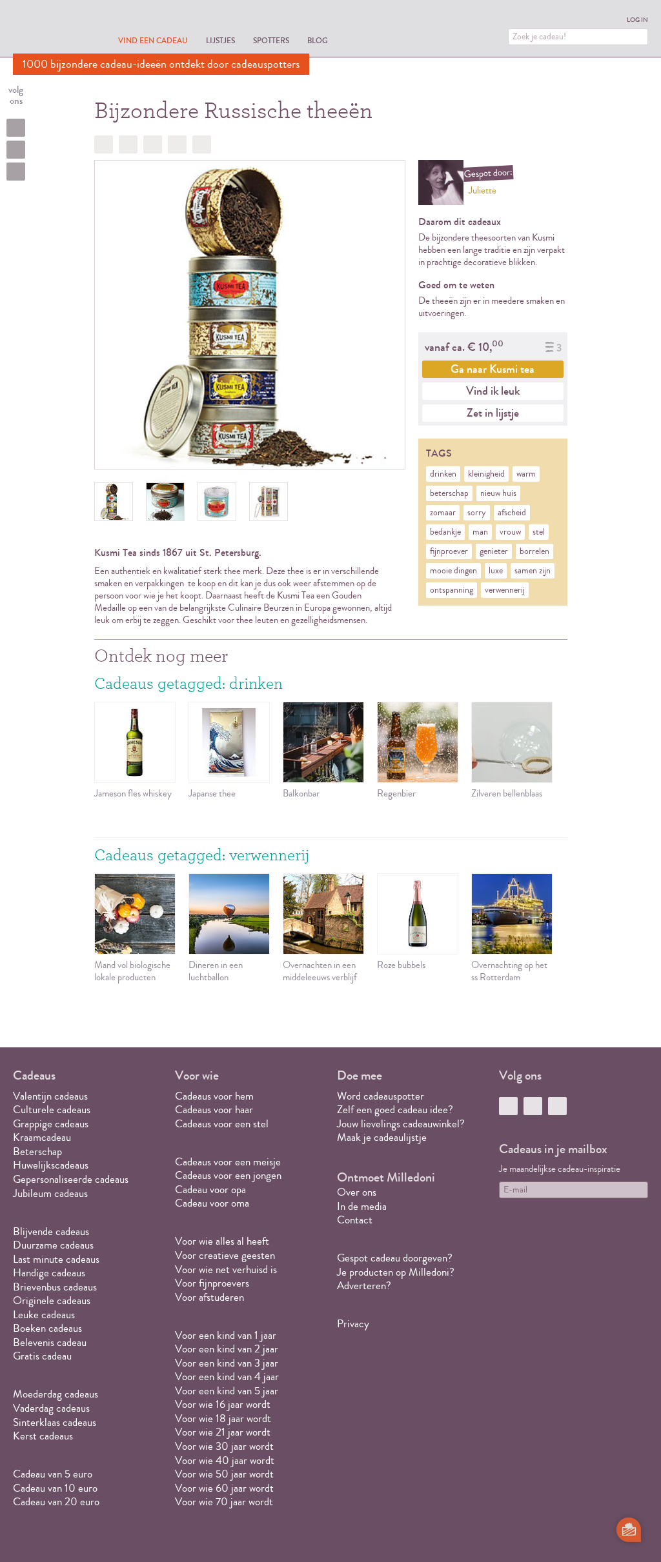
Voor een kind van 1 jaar (225, 1335)
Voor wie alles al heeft (222, 1241)
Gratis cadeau (42, 1356)
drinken (443, 474)
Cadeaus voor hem (214, 1096)
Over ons (356, 1192)
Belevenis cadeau (49, 1342)
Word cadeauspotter (380, 1096)
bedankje (445, 532)
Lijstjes (220, 40)
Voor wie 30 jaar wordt (224, 1446)
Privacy (353, 1324)
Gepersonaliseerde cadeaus (70, 1179)
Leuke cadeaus (44, 1315)
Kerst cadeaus (43, 1436)
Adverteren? (364, 1286)
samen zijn (532, 570)
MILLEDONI (49, 29)
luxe (496, 570)
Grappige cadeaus (50, 1124)
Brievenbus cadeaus (55, 1287)
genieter (494, 551)
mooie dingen (453, 570)
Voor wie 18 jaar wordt (223, 1418)
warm (526, 474)
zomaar (443, 512)
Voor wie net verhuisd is (226, 1269)
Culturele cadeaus (51, 1110)
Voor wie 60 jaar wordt (224, 1488)
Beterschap (37, 1151)
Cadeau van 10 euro (55, 1488)
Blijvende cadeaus (51, 1231)
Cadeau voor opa (210, 1189)
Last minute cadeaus (56, 1259)
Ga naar (492, 369)
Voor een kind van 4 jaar (227, 1377)
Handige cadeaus (49, 1273)
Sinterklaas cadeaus (54, 1422)
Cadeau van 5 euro (52, 1474)
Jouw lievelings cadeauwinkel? (401, 1124)
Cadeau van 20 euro (56, 1502)
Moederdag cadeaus (55, 1394)
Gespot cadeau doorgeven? (395, 1258)
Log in (637, 20)
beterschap (449, 493)
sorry (476, 512)
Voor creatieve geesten (225, 1255)
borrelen (534, 551)
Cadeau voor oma (212, 1203)
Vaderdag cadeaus (51, 1408)
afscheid (512, 512)
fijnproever (449, 551)
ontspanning (451, 590)
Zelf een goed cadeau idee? (395, 1110)
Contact (354, 1220)
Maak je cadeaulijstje (382, 1137)
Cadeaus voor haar (214, 1110)
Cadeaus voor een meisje (228, 1162)
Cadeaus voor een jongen (229, 1175)
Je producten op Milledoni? (395, 1272)
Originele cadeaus (51, 1300)
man (480, 532)
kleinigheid (486, 474)
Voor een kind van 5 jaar (226, 1391)
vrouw (510, 532)
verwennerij (505, 590)
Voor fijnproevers (212, 1283)
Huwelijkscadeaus (50, 1165)
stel (539, 532)
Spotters (271, 40)
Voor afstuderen (209, 1297)
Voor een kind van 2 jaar (226, 1349)
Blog (317, 40)
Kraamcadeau (42, 1137)
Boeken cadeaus (47, 1328)
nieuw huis (498, 493)
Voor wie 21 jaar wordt (222, 1432)
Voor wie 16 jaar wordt (222, 1404)
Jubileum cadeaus (50, 1193)
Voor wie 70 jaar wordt (224, 1502)
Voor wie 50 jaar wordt (224, 1474)
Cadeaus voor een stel (222, 1124)
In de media (362, 1206)
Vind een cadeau (153, 40)
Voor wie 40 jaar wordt (224, 1460)
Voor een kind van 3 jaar (226, 1363)
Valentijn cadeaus (50, 1096)
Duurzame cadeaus (53, 1245)
